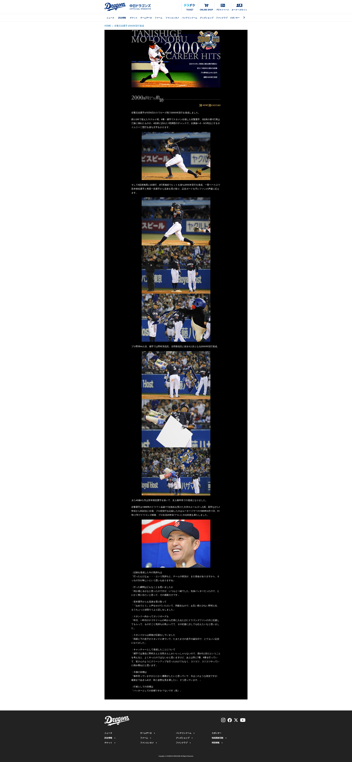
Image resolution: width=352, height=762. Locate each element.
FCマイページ (223, 9)
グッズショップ (206, 17)
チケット (134, 17)
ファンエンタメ (172, 17)
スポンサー (235, 17)
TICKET (189, 9)
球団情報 (215, 742)
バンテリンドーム (189, 17)
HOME (108, 25)
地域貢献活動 (217, 737)
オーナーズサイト (239, 9)
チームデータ (146, 17)
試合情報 (122, 17)
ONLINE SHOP (206, 9)
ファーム (158, 17)
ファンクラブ (222, 17)
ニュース (110, 17)
